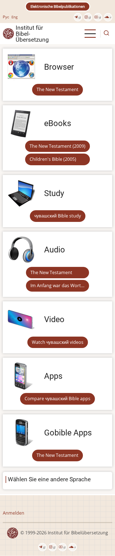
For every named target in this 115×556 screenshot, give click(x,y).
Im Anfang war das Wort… (57, 285)
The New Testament (57, 89)
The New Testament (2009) (57, 146)
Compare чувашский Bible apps (57, 398)
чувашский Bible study (57, 216)
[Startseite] (8, 33)
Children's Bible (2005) (53, 159)
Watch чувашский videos (57, 342)
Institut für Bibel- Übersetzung (32, 33)
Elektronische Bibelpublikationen (57, 6)
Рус (6, 16)
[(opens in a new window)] (78, 17)
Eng (14, 16)
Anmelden (13, 513)
